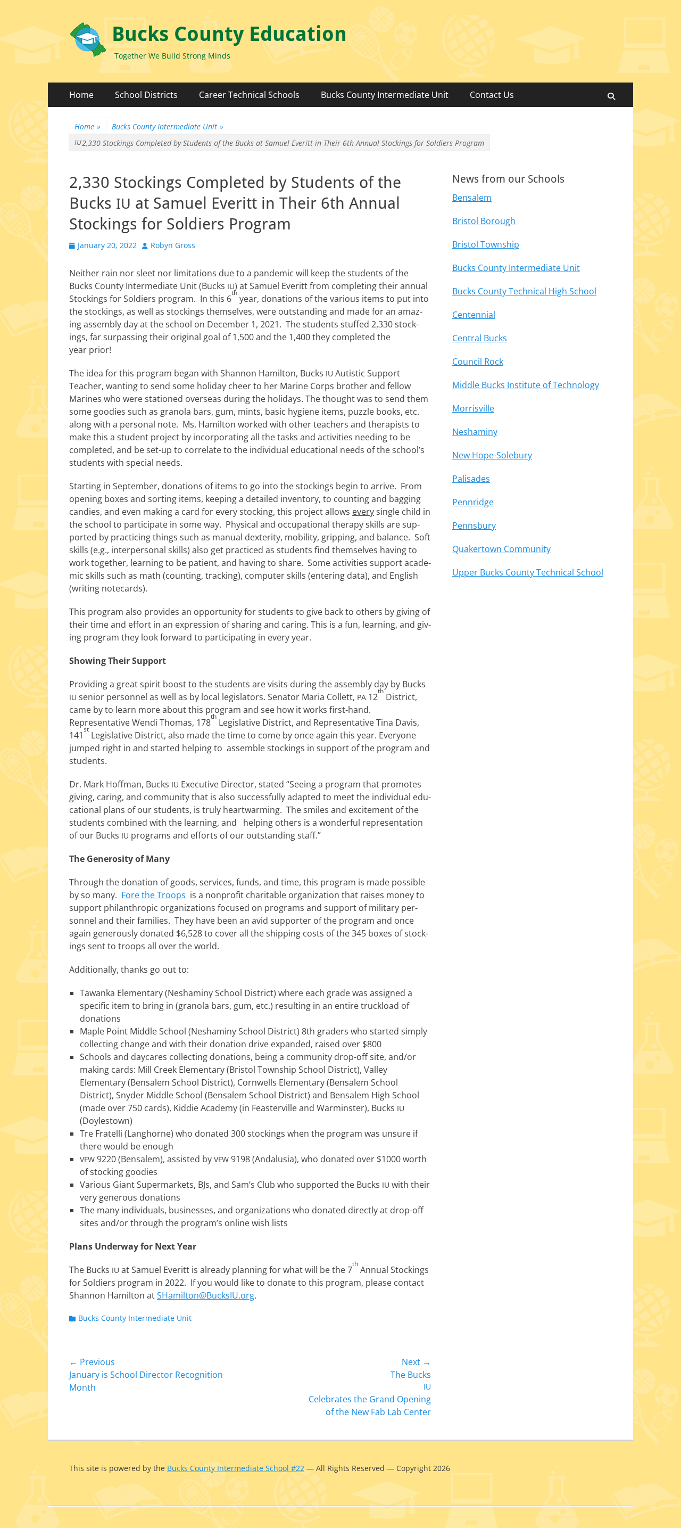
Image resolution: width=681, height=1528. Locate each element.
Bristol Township (485, 244)
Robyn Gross (173, 245)
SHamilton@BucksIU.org (205, 1295)
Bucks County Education (229, 34)
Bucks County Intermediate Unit (385, 95)
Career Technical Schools (249, 95)
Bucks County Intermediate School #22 (235, 1468)
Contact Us (492, 95)
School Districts (146, 95)
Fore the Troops (153, 895)
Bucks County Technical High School (524, 291)
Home (81, 95)
